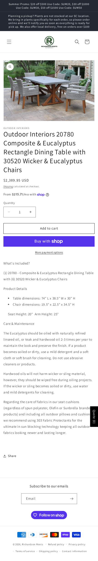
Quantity (9, 203)
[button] (9, 42)
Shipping (8, 186)
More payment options (49, 252)
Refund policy (56, 544)
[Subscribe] (72, 498)
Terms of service (25, 551)
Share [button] (12, 456)
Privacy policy (77, 544)
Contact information (74, 551)
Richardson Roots (32, 544)
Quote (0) (94, 417)
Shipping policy (48, 551)
